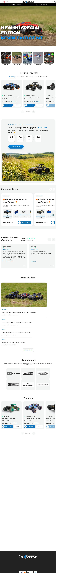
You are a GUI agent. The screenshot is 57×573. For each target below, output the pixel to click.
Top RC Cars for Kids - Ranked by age (13, 342)
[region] (28, 256)
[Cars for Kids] (27, 58)
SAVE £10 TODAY (16, 146)
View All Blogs (28, 350)
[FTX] (43, 373)
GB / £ (7, 1)
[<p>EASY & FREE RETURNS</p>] (41, 5)
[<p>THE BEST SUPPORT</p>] (14, 5)
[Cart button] (55, 2)
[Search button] (52, 2)
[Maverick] (43, 384)
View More (28, 111)
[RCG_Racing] (13, 373)
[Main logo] (28, 1)
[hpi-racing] (13, 384)
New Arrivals (20, 77)
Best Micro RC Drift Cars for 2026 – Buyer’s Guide (17, 322)
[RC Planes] (38, 58)
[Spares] (49, 58)
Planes (37, 77)
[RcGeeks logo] (28, 557)
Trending (12, 77)
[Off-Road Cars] (17, 58)
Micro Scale (43, 77)
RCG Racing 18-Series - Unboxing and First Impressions (19, 312)
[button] (47, 42)
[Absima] (28, 384)
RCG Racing (29, 77)
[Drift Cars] (6, 58)
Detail (17, 105)
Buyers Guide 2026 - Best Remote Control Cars (16, 332)
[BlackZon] (28, 373)
